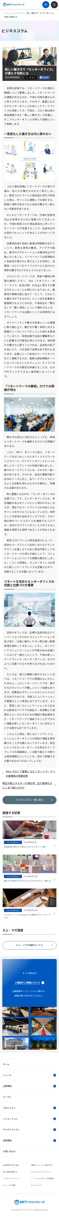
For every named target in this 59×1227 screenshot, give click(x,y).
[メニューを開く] (54, 4)
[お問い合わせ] (45, 4)
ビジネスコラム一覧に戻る (29, 799)
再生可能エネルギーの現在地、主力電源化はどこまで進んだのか (27, 785)
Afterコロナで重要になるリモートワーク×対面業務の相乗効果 (30, 774)
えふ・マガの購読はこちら (29, 945)
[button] (29, 1075)
